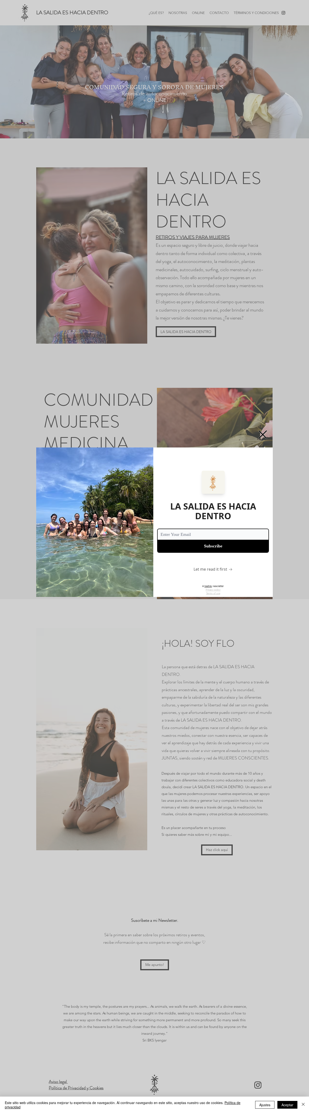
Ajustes (264, 1104)
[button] (263, 434)
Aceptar (287, 1104)
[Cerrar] (303, 1104)
